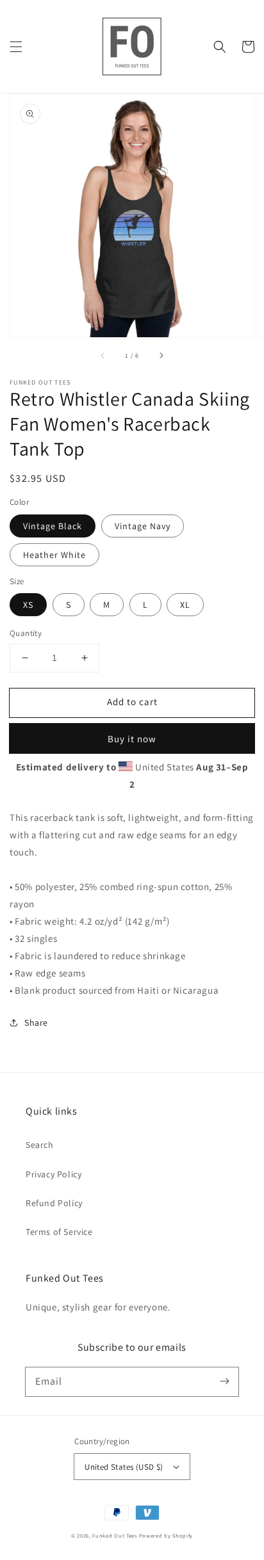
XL (185, 604)
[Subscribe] (224, 1381)
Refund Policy (54, 1203)
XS (28, 604)
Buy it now (132, 739)
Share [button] (36, 1022)
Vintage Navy (142, 526)
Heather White (54, 555)
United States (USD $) (124, 1466)
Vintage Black (52, 526)
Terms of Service (59, 1232)
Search (40, 1144)
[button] (16, 47)
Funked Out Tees (114, 1535)
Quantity (26, 633)
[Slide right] (161, 355)
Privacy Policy (53, 1174)
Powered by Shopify (166, 1535)
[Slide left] (103, 355)
